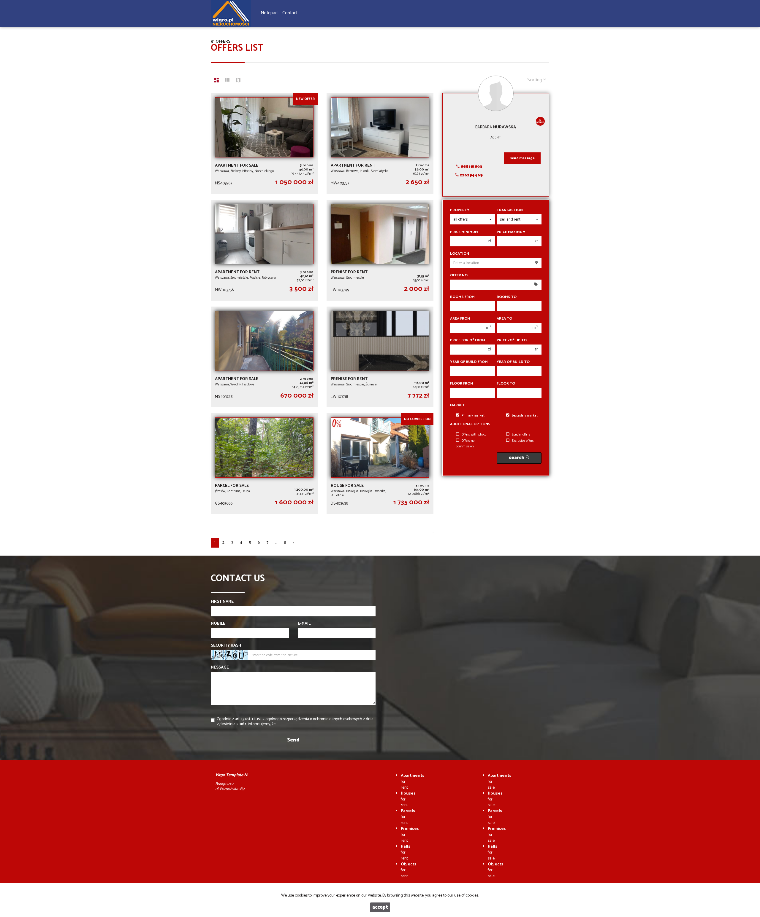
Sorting (535, 80)
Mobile (218, 624)
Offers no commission (465, 443)
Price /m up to (512, 340)
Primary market (473, 415)
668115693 (471, 166)
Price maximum (511, 232)
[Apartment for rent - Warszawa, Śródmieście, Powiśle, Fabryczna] (264, 250)
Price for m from (467, 340)
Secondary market (525, 415)
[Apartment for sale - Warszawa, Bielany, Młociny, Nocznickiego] (264, 143)
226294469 (471, 175)
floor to (506, 383)
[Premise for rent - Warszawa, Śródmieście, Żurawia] (380, 357)
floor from (461, 383)
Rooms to (507, 297)
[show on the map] (238, 80)
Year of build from (469, 362)
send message (522, 158)
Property (459, 210)
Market (457, 405)
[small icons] (227, 80)
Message (220, 668)
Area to (504, 318)
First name (222, 602)
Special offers (521, 434)
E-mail (304, 624)
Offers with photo (474, 434)
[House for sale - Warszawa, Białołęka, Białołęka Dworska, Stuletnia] (380, 463)
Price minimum (464, 232)
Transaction (510, 210)
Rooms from (462, 297)
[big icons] (216, 80)
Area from (460, 318)
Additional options (470, 424)
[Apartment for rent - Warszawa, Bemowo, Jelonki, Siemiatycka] (380, 143)
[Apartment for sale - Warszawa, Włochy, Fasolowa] (264, 357)
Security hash (226, 646)
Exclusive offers (523, 441)
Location (459, 253)
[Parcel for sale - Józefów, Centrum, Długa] (264, 463)
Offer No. (459, 275)
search (517, 458)
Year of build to (513, 362)
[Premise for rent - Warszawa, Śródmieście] (380, 250)
